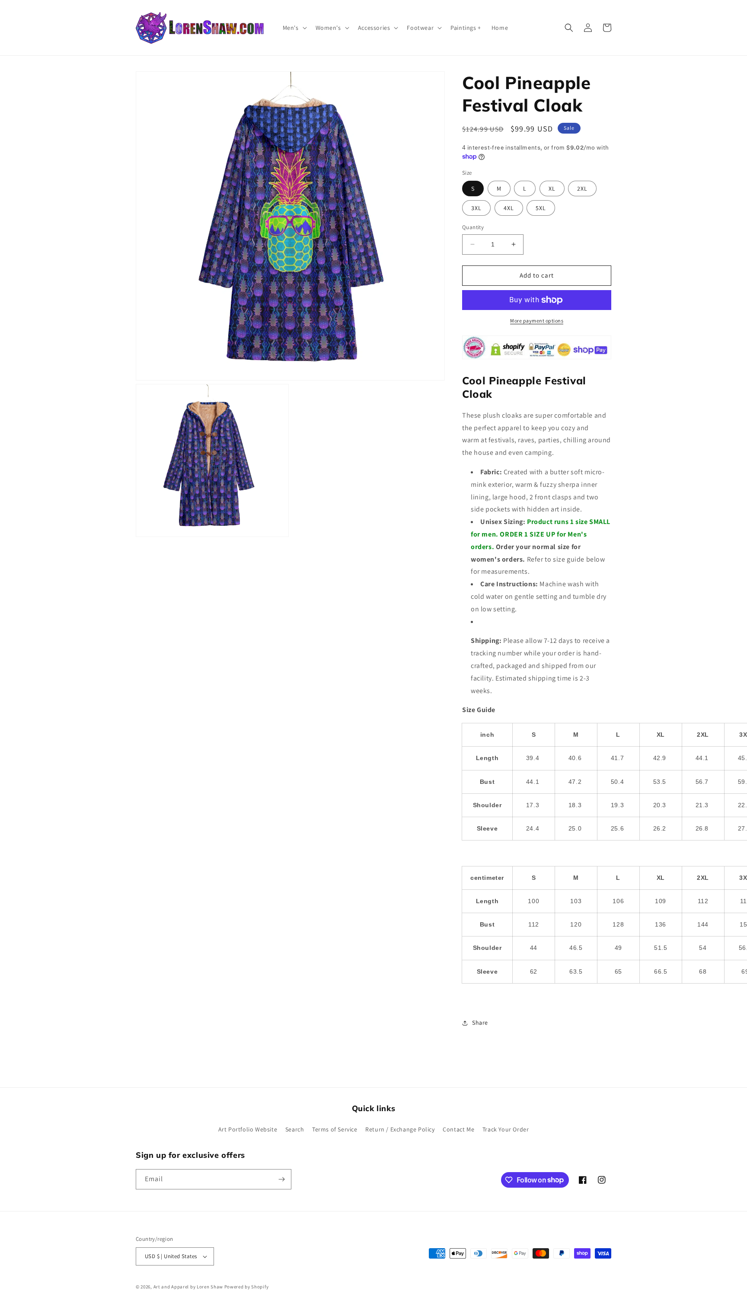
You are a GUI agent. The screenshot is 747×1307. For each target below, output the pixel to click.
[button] (294, 28)
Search (294, 1129)
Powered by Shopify (246, 1287)
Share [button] (480, 1022)
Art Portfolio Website (248, 1129)
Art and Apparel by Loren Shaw (188, 1287)
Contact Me (458, 1129)
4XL (509, 208)
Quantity (473, 227)
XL (552, 188)
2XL (582, 188)
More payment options (536, 320)
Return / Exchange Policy (399, 1129)
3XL (476, 208)
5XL (541, 208)
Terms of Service (335, 1129)
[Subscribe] (281, 1179)
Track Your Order (505, 1129)
